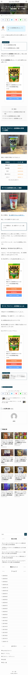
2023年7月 (5, 593)
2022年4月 (5, 611)
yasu (14, 421)
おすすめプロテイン (7, 650)
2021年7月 (5, 626)
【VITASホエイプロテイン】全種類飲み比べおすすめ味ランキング (14, 548)
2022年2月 (5, 614)
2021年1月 (5, 638)
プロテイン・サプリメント (7, 10)
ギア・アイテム (6, 653)
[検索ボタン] (26, 1)
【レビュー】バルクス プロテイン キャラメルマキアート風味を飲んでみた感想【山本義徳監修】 (14, 561)
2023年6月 (5, 596)
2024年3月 (5, 578)
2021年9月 (5, 620)
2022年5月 (5, 608)
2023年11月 (5, 587)
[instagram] (15, 671)
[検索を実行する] (25, 534)
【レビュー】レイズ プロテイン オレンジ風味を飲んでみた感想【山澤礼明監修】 (14, 557)
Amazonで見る (14, 92)
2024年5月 (5, 575)
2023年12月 (5, 584)
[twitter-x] (14, 671)
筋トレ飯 (5, 662)
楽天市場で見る (14, 95)
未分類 (4, 659)
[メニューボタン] (1, 1)
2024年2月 (5, 581)
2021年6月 (5, 629)
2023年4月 (5, 602)
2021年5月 (5, 632)
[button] (3, 20)
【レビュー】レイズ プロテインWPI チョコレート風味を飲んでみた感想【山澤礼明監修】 (14, 552)
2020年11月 (5, 641)
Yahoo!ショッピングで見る (14, 98)
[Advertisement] (14, 517)
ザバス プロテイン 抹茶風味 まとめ (13, 118)
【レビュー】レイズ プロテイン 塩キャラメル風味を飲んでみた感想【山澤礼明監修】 (14, 543)
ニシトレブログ (14, 1)
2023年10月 (5, 590)
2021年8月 (5, 623)
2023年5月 (5, 599)
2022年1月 (5, 617)
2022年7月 (5, 605)
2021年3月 (5, 635)
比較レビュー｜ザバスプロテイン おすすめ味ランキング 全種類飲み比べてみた (17, 377)
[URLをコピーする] (25, 20)
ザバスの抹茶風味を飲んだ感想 (12, 116)
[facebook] (12, 671)
